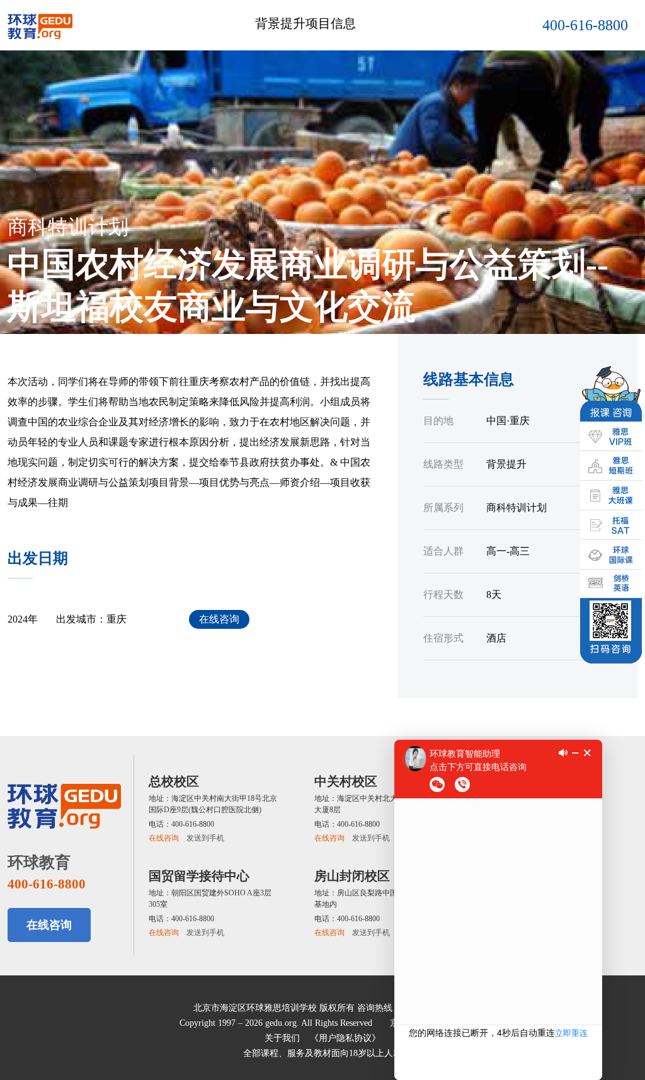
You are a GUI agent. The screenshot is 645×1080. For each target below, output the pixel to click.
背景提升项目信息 (305, 23)
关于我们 (282, 1038)
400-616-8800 (585, 25)
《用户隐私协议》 (345, 1038)
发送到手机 (205, 838)
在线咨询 (219, 619)
